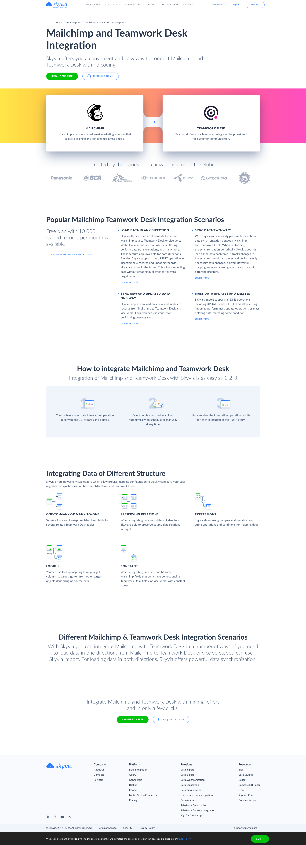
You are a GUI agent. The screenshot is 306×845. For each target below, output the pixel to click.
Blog (240, 769)
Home (59, 22)
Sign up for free (132, 719)
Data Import (187, 769)
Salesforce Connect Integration (197, 810)
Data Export (187, 775)
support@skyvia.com (245, 828)
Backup (133, 785)
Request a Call (219, 5)
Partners (98, 780)
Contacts (99, 775)
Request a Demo (102, 76)
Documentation (247, 800)
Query (132, 775)
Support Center (247, 795)
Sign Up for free (62, 76)
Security (127, 828)
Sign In (236, 5)
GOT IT (260, 839)
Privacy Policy (147, 828)
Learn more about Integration (71, 255)
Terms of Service (107, 828)
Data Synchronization (192, 780)
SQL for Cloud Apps (191, 815)
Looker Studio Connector (143, 795)
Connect (134, 790)
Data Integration (74, 22)
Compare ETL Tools (249, 785)
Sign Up (255, 5)
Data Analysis (188, 800)
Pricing (133, 800)
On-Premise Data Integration (196, 795)
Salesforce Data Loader (193, 805)
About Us (99, 769)
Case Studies (245, 775)
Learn (241, 790)
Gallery (242, 780)
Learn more (128, 282)
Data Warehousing (190, 790)
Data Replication (189, 785)
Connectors (135, 780)
